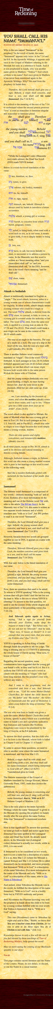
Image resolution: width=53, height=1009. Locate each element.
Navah (18, 45)
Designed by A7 (29, 995)
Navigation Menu (26, 24)
